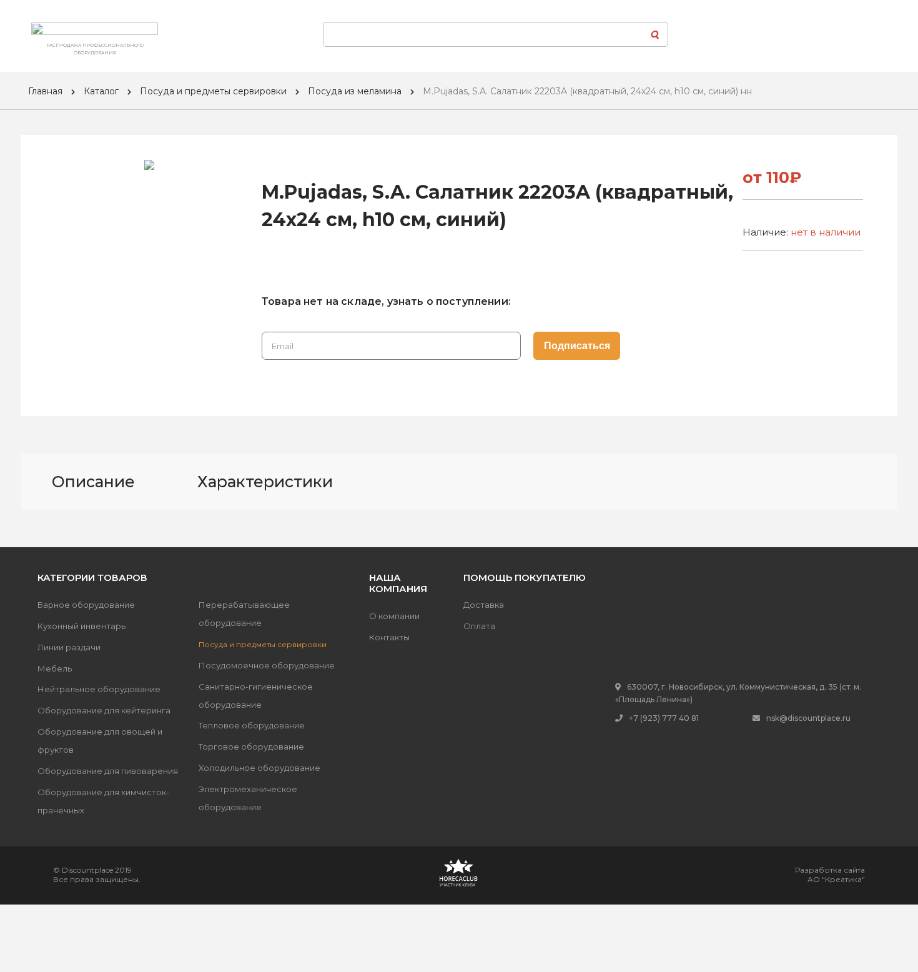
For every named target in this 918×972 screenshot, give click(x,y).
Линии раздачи (69, 647)
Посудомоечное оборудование (267, 665)
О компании (394, 616)
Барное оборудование (86, 605)
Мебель (54, 668)
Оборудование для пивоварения (107, 771)
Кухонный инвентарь (81, 626)
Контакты (389, 637)
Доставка (483, 605)
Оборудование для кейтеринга (103, 710)
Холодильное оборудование (259, 768)
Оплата (479, 626)
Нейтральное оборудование (98, 689)
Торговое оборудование (251, 746)
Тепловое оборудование (252, 725)
